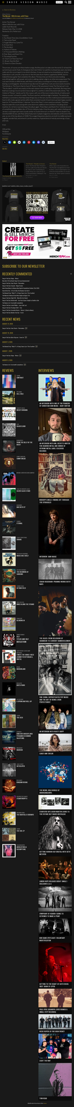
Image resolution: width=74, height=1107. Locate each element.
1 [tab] (4, 257)
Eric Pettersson (14, 18)
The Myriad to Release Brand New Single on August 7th (16, 295)
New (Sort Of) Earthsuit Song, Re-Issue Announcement (15, 281)
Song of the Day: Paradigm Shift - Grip (12, 308)
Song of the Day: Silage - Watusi (10, 278)
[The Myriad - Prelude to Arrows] (37, 170)
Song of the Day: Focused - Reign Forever (12, 286)
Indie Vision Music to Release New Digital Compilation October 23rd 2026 (20, 288)
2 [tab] (6, 257)
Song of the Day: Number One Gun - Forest (13, 313)
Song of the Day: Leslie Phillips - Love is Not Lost (14, 305)
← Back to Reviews (9, 10)
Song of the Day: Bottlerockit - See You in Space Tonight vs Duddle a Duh (20, 300)
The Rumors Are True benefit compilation (12, 303)
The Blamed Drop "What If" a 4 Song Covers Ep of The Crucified (18, 293)
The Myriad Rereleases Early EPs (12, 176)
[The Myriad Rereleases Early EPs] (13, 169)
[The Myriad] (61, 170)
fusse (45, 1103)
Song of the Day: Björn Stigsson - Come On (13, 337)
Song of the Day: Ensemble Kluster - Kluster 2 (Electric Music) (17, 310)
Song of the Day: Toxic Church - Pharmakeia (13, 283)
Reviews (22, 18)
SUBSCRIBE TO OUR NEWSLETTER (23, 266)
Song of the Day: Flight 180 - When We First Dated (15, 298)
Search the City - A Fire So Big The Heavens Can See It (15, 291)
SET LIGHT (59, 2)
